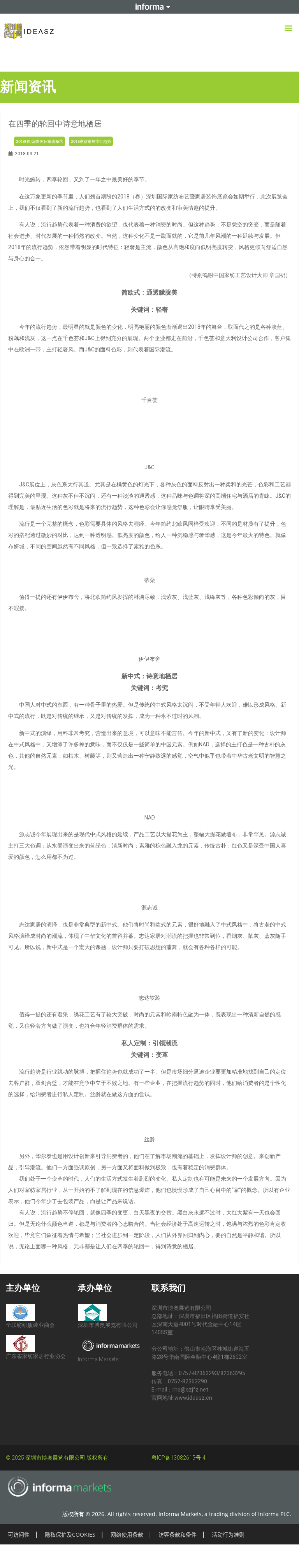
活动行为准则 (228, 1534)
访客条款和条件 (177, 1534)
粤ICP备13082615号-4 (178, 1458)
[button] (288, 27)
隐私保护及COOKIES (70, 1534)
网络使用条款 (127, 1534)
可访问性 (19, 1534)
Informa (149, 7)
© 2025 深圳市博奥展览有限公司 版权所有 (57, 1458)
